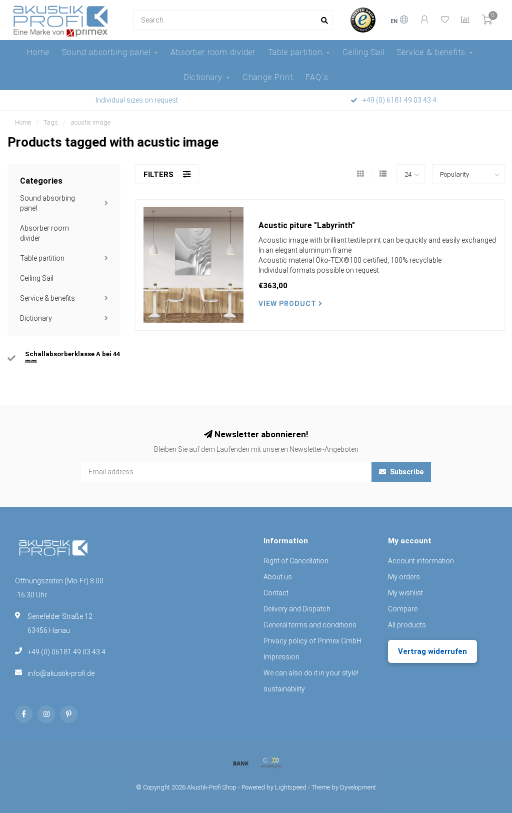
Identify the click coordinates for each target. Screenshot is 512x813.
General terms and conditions (310, 625)
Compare (403, 609)
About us (278, 577)
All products (407, 625)
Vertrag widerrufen (432, 651)
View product (288, 304)
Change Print (267, 77)
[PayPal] (271, 762)
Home (38, 52)
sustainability (284, 689)
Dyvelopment (358, 787)
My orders (404, 577)
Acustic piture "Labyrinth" (306, 225)
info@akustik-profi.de (61, 673)
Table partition (295, 52)
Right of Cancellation (296, 561)
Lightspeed (290, 787)
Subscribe (406, 472)
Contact (276, 593)
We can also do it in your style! (311, 673)
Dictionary (203, 77)
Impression (282, 657)
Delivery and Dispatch (297, 609)
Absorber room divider (213, 52)
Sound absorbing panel (106, 52)
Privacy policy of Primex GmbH (313, 641)
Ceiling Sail (363, 52)
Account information (421, 561)
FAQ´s (317, 77)
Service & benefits (431, 52)
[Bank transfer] (241, 762)
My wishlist (405, 593)
